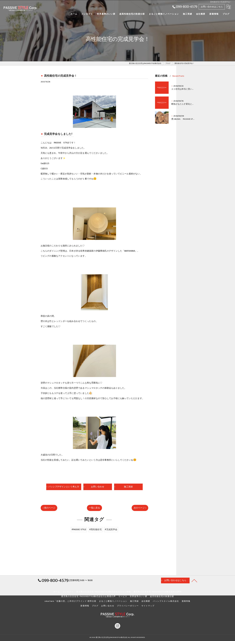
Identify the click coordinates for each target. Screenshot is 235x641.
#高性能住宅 (95, 529)
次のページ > (140, 508)
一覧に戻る (94, 508)
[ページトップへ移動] (194, 580)
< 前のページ (49, 508)
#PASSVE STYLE (79, 529)
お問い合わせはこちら (212, 6)
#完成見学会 (111, 529)
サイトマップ (147, 605)
